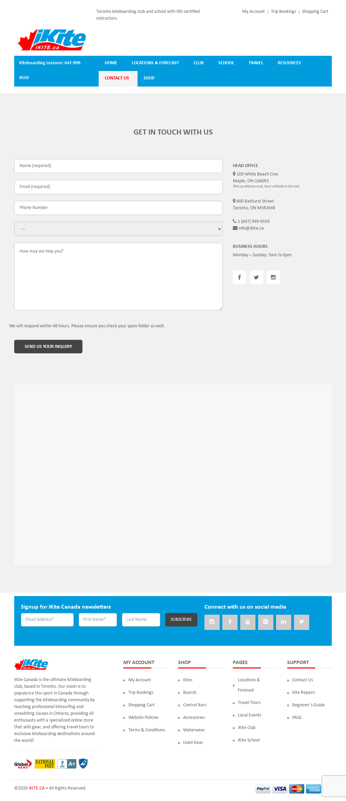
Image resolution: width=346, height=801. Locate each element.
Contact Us (302, 680)
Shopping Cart (315, 11)
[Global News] (23, 763)
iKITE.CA (37, 788)
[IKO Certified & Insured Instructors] (83, 763)
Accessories (194, 717)
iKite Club (246, 727)
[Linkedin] (283, 622)
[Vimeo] (265, 622)
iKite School (249, 740)
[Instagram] (212, 622)
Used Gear (193, 742)
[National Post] (45, 763)
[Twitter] (301, 622)
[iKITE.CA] (52, 40)
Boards (189, 692)
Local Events (249, 715)
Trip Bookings (283, 11)
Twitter (256, 277)
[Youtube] (247, 622)
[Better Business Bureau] (67, 763)
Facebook (239, 277)
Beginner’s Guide (308, 705)
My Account (253, 11)
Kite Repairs (303, 692)
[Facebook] (230, 622)
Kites (187, 680)
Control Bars (194, 705)
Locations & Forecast (249, 685)
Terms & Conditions (146, 730)
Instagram (273, 277)
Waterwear (194, 730)
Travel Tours (249, 702)
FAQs (296, 717)
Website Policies (143, 717)
